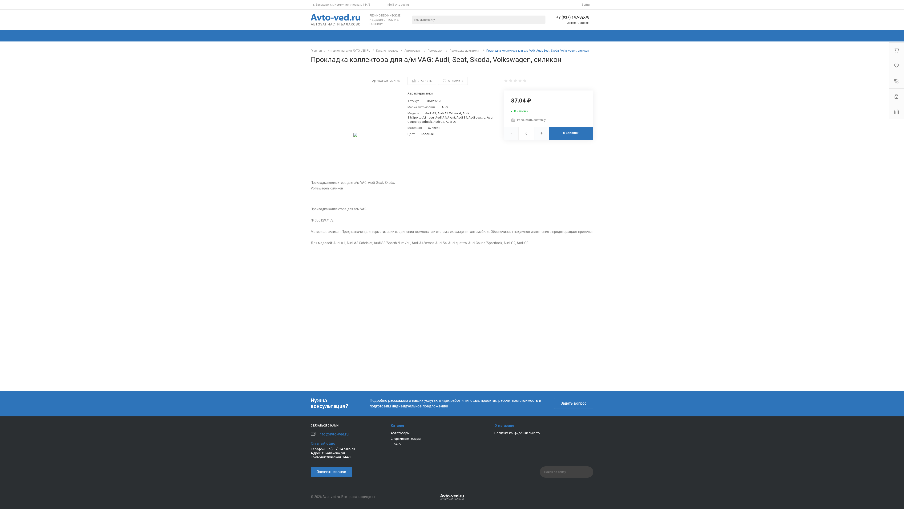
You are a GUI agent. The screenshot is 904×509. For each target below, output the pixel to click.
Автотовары (400, 433)
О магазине (504, 425)
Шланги (396, 444)
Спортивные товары (406, 438)
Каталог (398, 425)
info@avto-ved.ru (398, 4)
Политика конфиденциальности (517, 433)
